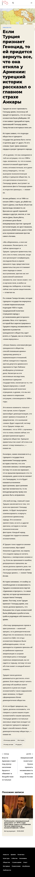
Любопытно (7, 27)
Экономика (23, 858)
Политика (21, 854)
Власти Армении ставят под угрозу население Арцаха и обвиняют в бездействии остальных (9, 767)
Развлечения (16, 866)
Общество (6, 862)
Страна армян (16, 862)
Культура (6, 858)
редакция (11, 831)
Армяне (13, 854)
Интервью (6, 866)
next (31, 817)
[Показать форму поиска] (12, 3)
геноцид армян (9, 740)
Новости (6, 854)
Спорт (25, 862)
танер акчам (8, 744)
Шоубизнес (26, 866)
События (14, 858)
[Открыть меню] (31, 3)
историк (21, 740)
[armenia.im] (6, 3)
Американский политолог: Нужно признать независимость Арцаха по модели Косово (26, 765)
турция (19, 744)
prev (4, 817)
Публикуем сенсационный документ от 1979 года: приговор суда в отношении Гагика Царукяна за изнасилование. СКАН (17, 824)
